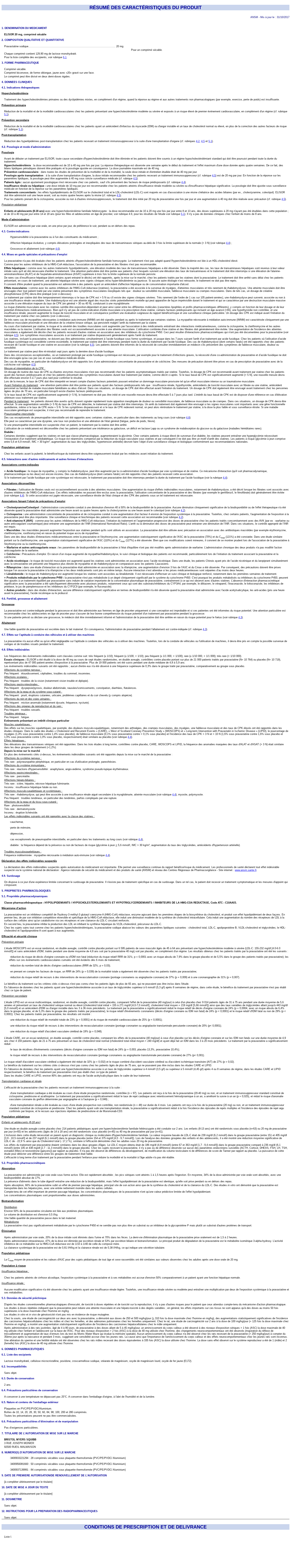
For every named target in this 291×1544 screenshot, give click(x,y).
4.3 (240, 617)
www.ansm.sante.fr (245, 870)
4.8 (188, 417)
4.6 (57, 248)
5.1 (6, 114)
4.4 (183, 182)
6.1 (65, 57)
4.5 (203, 141)
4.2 (198, 141)
